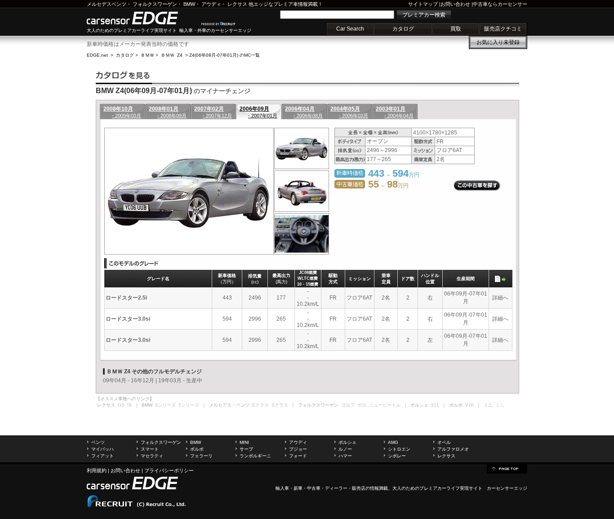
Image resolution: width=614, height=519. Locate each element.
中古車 (313, 488)
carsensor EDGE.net (142, 18)
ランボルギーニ (255, 455)
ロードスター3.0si (128, 319)
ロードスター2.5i (126, 298)
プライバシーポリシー (169, 470)
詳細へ (500, 298)
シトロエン (399, 449)
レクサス (237, 4)
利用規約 (97, 470)
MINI (244, 442)
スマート (150, 449)
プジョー (298, 449)
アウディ (211, 4)
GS (121, 405)
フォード (298, 455)
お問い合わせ (455, 4)
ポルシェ (347, 442)
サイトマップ (423, 4)
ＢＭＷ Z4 (171, 55)
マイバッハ (102, 449)
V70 (469, 405)
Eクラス (260, 405)
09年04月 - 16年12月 (128, 380)
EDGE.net (97, 55)
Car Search (350, 29)
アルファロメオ (453, 449)
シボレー (397, 455)
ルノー (345, 449)
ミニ (499, 405)
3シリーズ (165, 405)
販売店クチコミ (503, 29)
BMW (189, 4)
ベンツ (98, 442)
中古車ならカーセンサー (500, 4)
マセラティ (152, 455)
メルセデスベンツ (106, 4)
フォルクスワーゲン (155, 4)
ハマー (345, 455)
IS (129, 405)
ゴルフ (348, 405)
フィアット (102, 455)
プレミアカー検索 (423, 15)
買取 (455, 29)
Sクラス (279, 405)
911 (435, 405)
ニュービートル (384, 405)
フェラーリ (201, 455)
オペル (444, 442)
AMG (393, 442)
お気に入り (498, 42)
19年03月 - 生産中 (180, 380)
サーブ (246, 449)
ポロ (361, 405)
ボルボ (197, 449)
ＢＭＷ (147, 55)
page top (507, 468)
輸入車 (282, 488)
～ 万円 (388, 186)
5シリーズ (188, 405)
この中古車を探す (477, 186)
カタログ (403, 29)
